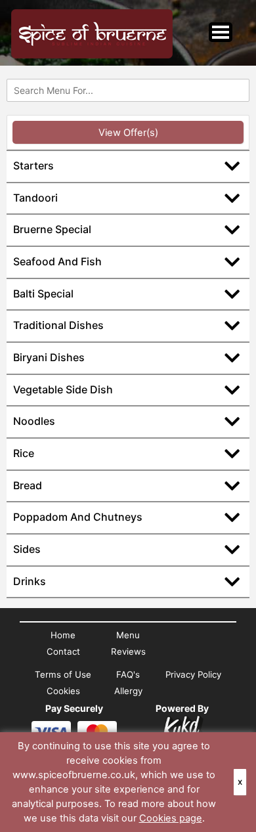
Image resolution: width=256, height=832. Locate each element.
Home (63, 635)
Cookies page (170, 818)
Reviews (128, 651)
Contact (63, 651)
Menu (128, 635)
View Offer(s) (128, 133)
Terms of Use (63, 674)
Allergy (128, 691)
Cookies (63, 691)
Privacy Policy (193, 674)
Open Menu (220, 32)
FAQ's (128, 674)
